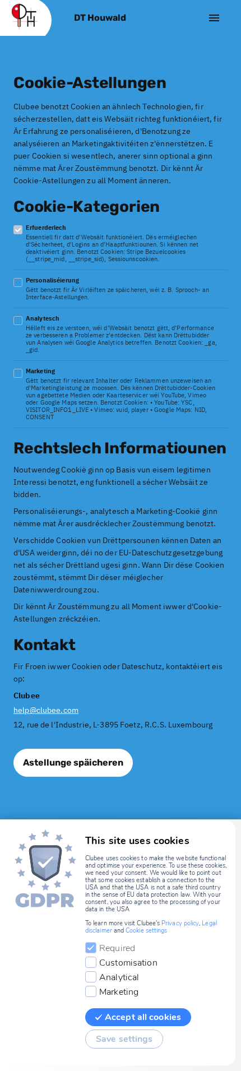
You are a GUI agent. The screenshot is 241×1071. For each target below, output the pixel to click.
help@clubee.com (45, 710)
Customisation (128, 962)
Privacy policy (180, 923)
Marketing (118, 992)
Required (117, 948)
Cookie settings (146, 930)
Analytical (119, 977)
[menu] (214, 17)
